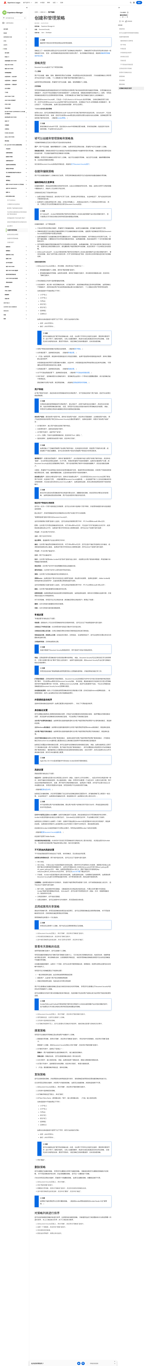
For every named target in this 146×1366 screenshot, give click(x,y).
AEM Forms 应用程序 (10, 100)
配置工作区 (8, 258)
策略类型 (122, 29)
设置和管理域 (9, 152)
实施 (5, 314)
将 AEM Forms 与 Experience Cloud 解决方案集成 (15, 112)
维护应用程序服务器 (11, 274)
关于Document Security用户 (80, 164)
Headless (6, 311)
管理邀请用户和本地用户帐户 (16, 218)
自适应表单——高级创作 (11, 84)
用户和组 (77, 349)
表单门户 (7, 121)
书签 (122, 21)
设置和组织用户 (10, 160)
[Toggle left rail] (27, 8)
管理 (5, 318)
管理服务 (8, 176)
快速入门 (7, 56)
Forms (5, 49)
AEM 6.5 (43, 12)
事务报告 (7, 141)
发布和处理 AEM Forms (11, 117)
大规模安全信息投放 (13, 204)
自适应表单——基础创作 (11, 80)
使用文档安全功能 (10, 196)
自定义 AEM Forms (9, 137)
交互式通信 (7, 88)
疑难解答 (7, 294)
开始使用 (8, 148)
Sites (5, 41)
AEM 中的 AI (7, 303)
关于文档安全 (11, 200)
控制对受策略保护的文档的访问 (17, 222)
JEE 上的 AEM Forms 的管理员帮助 (13, 145)
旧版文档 (7, 298)
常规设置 (71, 353)
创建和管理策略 (12, 230)
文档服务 (7, 125)
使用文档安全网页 (12, 234)
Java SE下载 (76, 871)
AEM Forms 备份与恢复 (12, 278)
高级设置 (71, 369)
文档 (36, 12)
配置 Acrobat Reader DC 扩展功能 (15, 184)
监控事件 (10, 226)
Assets (5, 45)
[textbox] (14, 18)
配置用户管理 (9, 156)
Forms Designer (9, 133)
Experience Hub (8, 37)
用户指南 (51, 12)
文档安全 (7, 129)
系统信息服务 (9, 282)
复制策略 (122, 80)
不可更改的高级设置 (82, 373)
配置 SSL (8, 192)
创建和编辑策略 (124, 37)
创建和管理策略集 (12, 238)
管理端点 (8, 180)
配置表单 (8, 246)
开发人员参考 (8, 290)
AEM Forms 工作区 (9, 96)
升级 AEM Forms (9, 64)
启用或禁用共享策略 (80, 382)
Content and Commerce (10, 307)
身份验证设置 (124, 56)
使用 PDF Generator (11, 188)
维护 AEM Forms (10, 266)
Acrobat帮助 (61, 118)
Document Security (44, 29)
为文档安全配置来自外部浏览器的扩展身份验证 (17, 213)
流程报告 (7, 286)
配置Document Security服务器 (51, 832)
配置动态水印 (45, 789)
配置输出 (8, 250)
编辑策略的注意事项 (126, 41)
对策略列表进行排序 (125, 88)
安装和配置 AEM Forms (11, 60)
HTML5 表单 (8, 104)
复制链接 (129, 21)
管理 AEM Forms (9, 68)
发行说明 (6, 29)
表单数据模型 (8, 72)
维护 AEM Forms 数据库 (12, 270)
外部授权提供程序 (125, 53)
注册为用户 (10, 242)
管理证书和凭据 (10, 168)
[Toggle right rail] (119, 8)
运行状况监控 (9, 262)
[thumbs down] (83, 1363)
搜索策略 (122, 76)
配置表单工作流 (10, 254)
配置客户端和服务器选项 (14, 208)
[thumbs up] (78, 1363)
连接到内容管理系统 (11, 164)
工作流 (6, 92)
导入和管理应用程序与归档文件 (13, 172)
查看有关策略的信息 (125, 72)
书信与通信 (7, 108)
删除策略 (122, 84)
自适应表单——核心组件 (11, 76)
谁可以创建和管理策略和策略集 (129, 33)
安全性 (5, 33)
